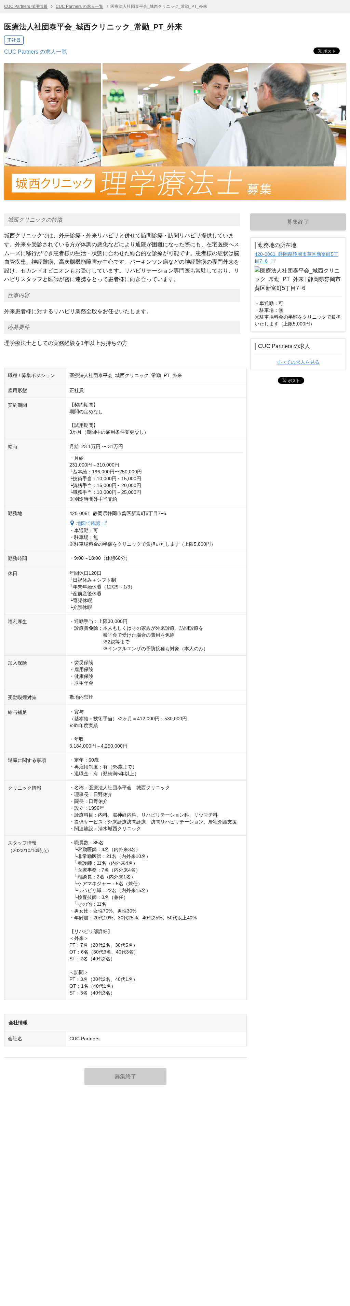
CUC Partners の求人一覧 (79, 6)
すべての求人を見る (298, 362)
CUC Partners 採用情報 (26, 6)
